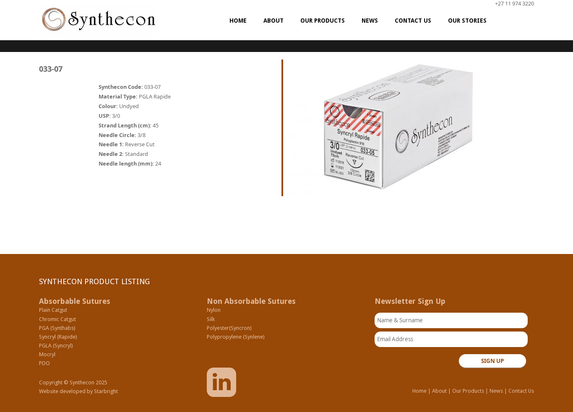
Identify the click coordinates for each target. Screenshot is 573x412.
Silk (211, 319)
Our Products (468, 391)
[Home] (97, 20)
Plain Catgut (53, 310)
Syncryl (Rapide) (58, 337)
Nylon (214, 310)
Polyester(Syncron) (229, 328)
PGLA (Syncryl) (56, 345)
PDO (44, 363)
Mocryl (47, 354)
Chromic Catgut (57, 319)
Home (419, 391)
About (439, 391)
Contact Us (521, 391)
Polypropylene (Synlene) (236, 337)
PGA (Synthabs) (57, 328)
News (496, 391)
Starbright (106, 391)
